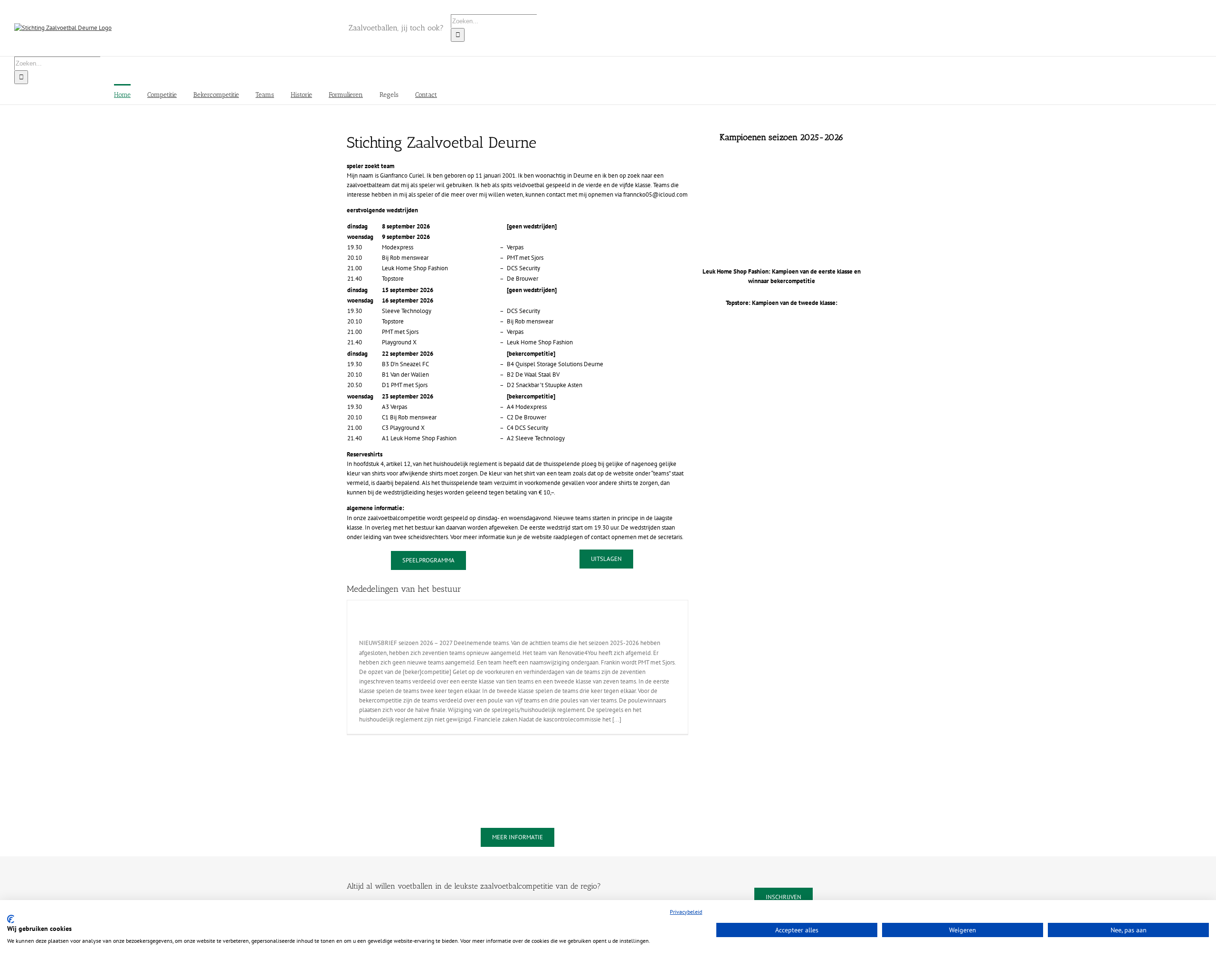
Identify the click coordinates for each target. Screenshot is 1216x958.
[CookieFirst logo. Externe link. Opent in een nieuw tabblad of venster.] (10, 919)
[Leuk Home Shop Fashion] (782, 163)
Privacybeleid (686, 911)
